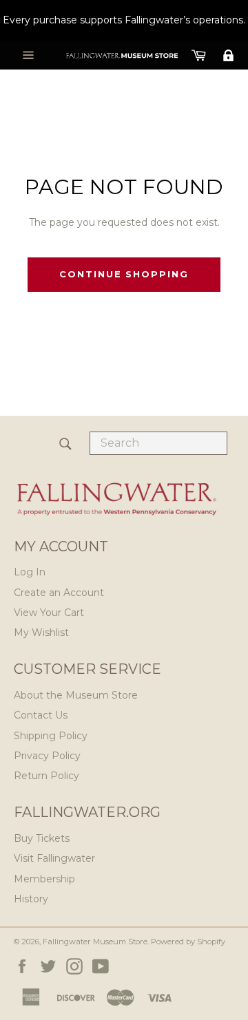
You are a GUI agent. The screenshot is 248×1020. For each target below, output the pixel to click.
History (31, 899)
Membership (44, 879)
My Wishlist (41, 632)
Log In (29, 572)
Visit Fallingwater (54, 858)
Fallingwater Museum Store (95, 941)
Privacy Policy (47, 756)
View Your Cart (49, 612)
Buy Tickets (42, 838)
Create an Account (59, 592)
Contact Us (41, 715)
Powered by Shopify (188, 941)
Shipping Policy (50, 736)
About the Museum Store (76, 695)
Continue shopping (124, 273)
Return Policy (46, 775)
